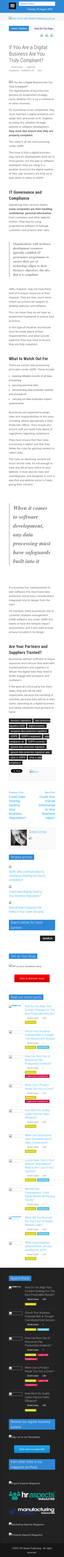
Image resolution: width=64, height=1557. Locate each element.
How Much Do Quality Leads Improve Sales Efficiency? (37, 1113)
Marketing (43, 1047)
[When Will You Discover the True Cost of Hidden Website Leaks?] (15, 1223)
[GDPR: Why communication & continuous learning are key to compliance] (29, 866)
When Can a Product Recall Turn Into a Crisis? (39, 1086)
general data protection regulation (28, 747)
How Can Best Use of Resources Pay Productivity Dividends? (38, 1059)
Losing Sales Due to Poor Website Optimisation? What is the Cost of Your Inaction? (39, 1165)
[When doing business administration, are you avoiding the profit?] (15, 1248)
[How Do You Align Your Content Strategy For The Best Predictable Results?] (15, 1011)
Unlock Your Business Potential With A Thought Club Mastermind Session (40, 1034)
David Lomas (17, 67)
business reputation (21, 720)
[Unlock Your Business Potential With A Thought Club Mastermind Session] (15, 1036)
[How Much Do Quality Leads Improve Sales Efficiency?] (15, 1115)
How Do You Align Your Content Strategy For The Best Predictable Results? (40, 1009)
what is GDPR (18, 757)
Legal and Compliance (37, 1076)
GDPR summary (36, 741)
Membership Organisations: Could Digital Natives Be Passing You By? (40, 1194)
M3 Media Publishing (30, 1548)
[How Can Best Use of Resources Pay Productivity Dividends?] (15, 1061)
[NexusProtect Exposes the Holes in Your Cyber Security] (29, 902)
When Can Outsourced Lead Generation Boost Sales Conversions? (38, 1138)
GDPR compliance (31, 736)
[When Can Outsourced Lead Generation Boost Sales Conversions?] (15, 1140)
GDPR (14, 736)
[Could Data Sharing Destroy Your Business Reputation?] (29, 886)
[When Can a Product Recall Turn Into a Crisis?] (15, 1090)
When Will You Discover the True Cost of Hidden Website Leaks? (39, 1221)
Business (30, 1022)
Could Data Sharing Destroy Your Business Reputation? (17, 805)
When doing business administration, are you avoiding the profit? (38, 1246)
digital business (37, 725)
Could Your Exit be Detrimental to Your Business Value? (47, 805)
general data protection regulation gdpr (30, 752)
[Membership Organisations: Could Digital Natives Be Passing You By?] (15, 1194)
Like (39, 70)
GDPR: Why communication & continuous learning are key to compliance (27, 876)
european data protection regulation (29, 731)
